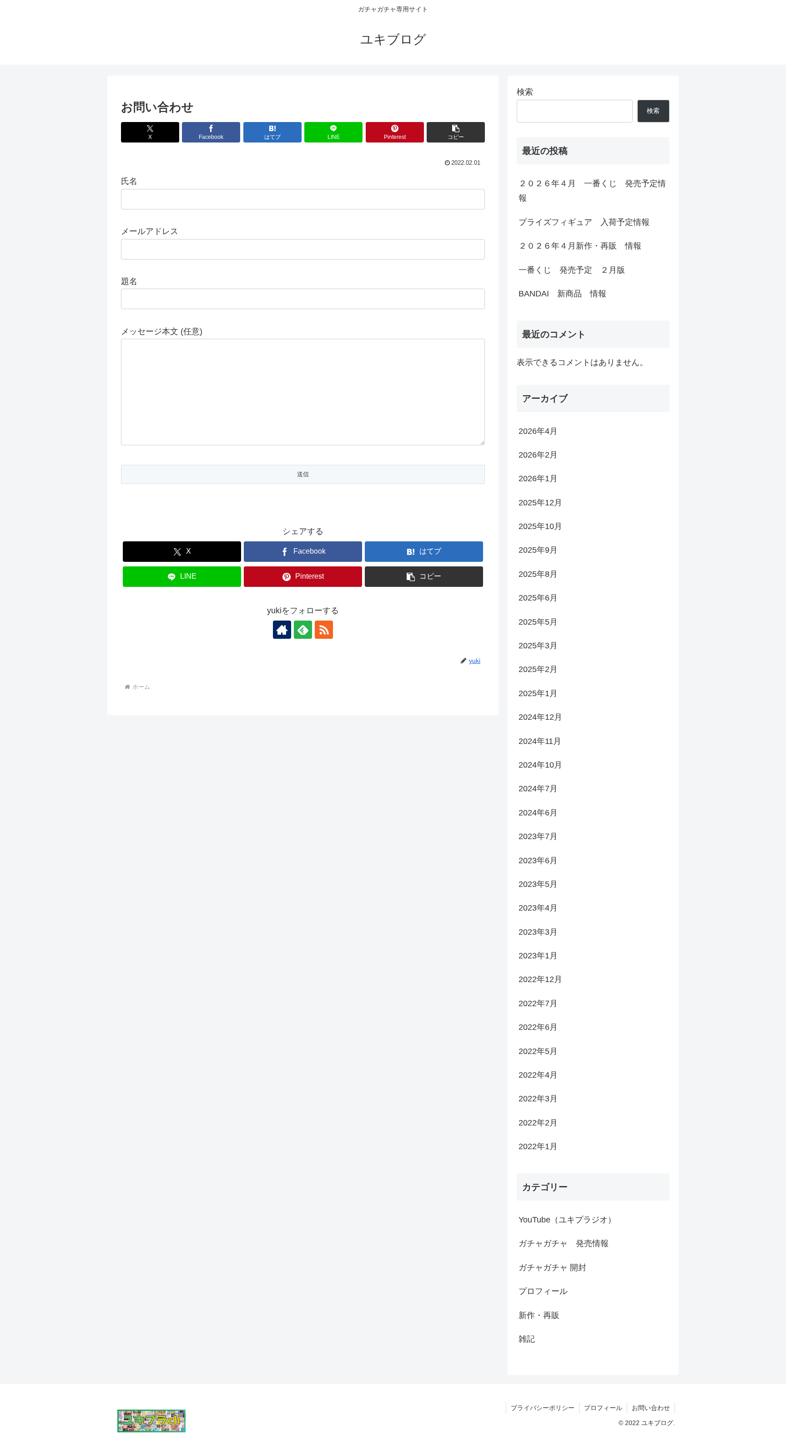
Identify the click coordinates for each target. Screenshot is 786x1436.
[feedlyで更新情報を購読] (303, 630)
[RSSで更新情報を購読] (324, 630)
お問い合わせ (651, 1407)
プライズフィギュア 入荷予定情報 (584, 222)
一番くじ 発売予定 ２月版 (572, 270)
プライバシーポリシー (542, 1407)
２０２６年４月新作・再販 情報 (580, 245)
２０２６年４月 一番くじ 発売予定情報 (592, 191)
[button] (456, 132)
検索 (525, 92)
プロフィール (603, 1407)
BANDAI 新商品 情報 (562, 293)
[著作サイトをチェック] (282, 630)
